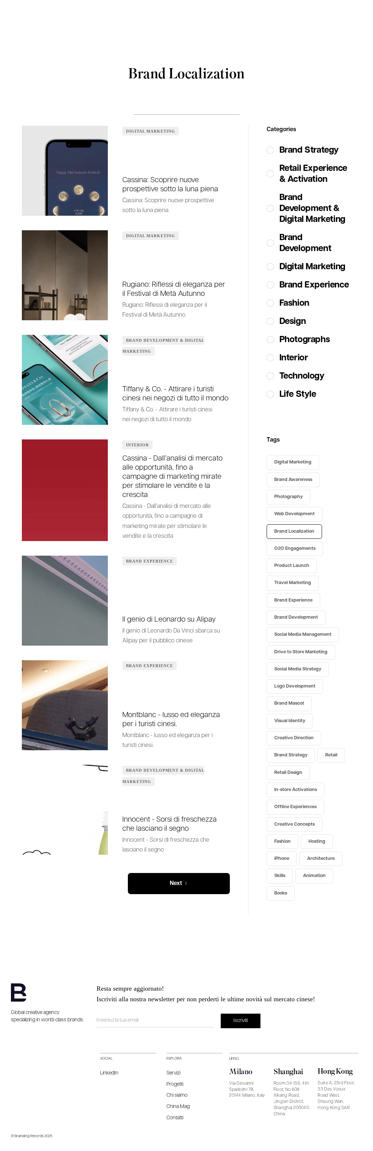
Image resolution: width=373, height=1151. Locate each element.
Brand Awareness (293, 479)
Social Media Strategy (297, 669)
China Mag (178, 1106)
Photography (288, 496)
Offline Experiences (295, 806)
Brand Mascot (289, 703)
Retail (331, 755)
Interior (137, 445)
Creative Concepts (294, 824)
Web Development (294, 514)
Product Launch (291, 565)
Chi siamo (177, 1095)
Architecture (321, 858)
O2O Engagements (294, 548)
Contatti (174, 1117)
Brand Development (296, 617)
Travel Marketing (292, 582)
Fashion (282, 841)
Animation (314, 875)
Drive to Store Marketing (300, 652)
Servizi (173, 1073)
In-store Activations (295, 789)
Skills (279, 875)
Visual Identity (289, 721)
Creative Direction (294, 738)
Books (280, 893)
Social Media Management (302, 634)
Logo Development (294, 686)
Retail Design (288, 772)
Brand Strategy (290, 755)
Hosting (317, 841)
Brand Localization (294, 531)
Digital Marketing (150, 131)
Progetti (174, 1084)
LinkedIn (109, 1073)
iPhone (281, 858)
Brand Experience (149, 561)
